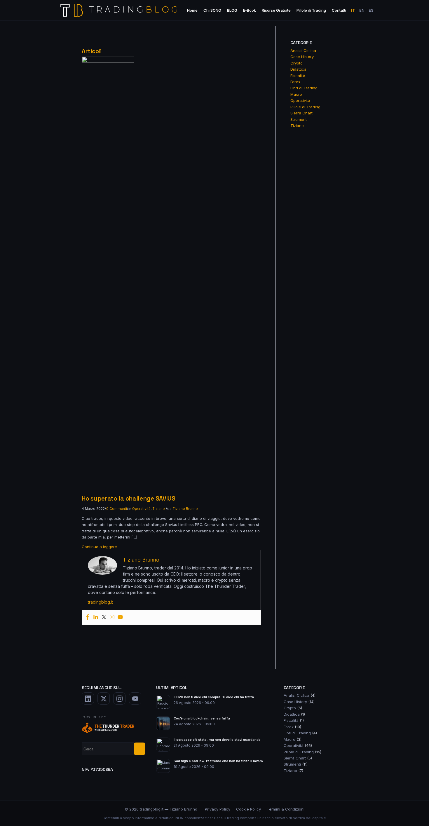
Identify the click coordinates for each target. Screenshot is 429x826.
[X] (103, 698)
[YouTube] (135, 698)
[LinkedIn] (88, 698)
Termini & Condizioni (285, 809)
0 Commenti (116, 509)
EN (362, 10)
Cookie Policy (248, 809)
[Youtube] (120, 617)
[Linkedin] (95, 617)
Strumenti (299, 119)
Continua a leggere (99, 546)
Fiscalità (297, 75)
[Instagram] (112, 617)
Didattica (298, 69)
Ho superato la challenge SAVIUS (128, 498)
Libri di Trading (304, 88)
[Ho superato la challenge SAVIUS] (108, 61)
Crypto (296, 63)
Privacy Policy (217, 809)
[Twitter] (104, 617)
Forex (295, 81)
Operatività (141, 509)
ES (371, 10)
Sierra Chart (301, 113)
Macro (296, 94)
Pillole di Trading (305, 106)
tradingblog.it (100, 602)
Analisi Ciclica (303, 50)
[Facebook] (87, 617)
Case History (302, 56)
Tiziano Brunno (185, 509)
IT (353, 10)
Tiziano (158, 509)
